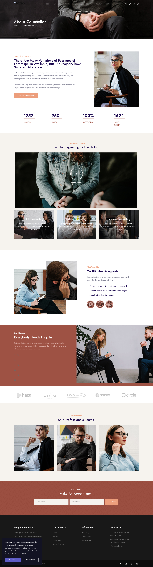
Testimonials (71, 4)
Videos (86, 4)
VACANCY (77, 11)
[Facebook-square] (125, 4)
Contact (89, 11)
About (57, 4)
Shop (65, 11)
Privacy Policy (30, 560)
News (108, 4)
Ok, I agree (13, 560)
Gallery (98, 4)
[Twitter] (130, 4)
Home (48, 4)
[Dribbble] (138, 4)
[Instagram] (134, 4)
